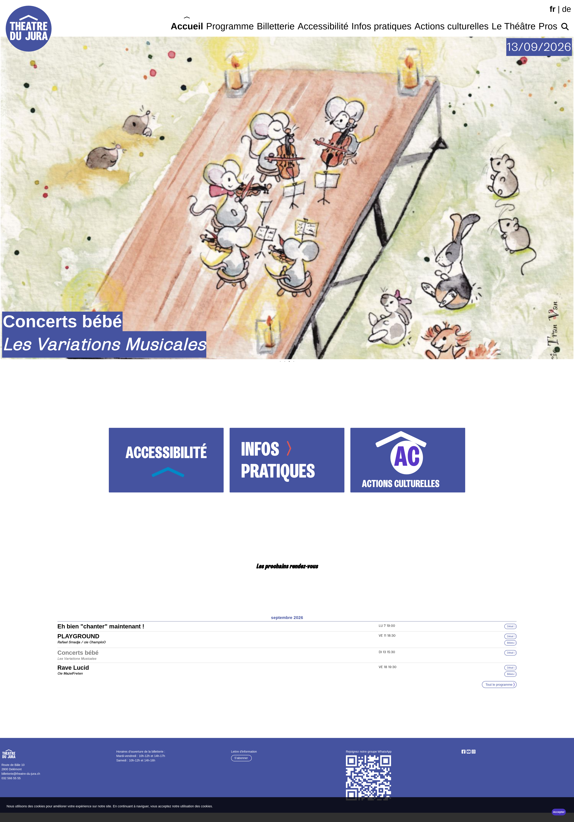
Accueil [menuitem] (187, 26)
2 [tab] (284, 361)
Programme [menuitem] (230, 26)
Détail (510, 626)
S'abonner (241, 758)
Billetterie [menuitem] (276, 26)
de (566, 8)
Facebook (463, 751)
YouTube (468, 751)
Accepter (559, 811)
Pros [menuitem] (548, 26)
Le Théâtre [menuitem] (514, 26)
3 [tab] (289, 361)
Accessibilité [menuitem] (323, 26)
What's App (369, 778)
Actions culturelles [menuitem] (452, 26)
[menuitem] (565, 25)
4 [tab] (293, 361)
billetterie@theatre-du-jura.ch (20, 773)
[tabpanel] (287, 198)
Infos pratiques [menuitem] (381, 26)
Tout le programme (499, 684)
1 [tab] (280, 361)
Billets (510, 642)
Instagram (473, 751)
